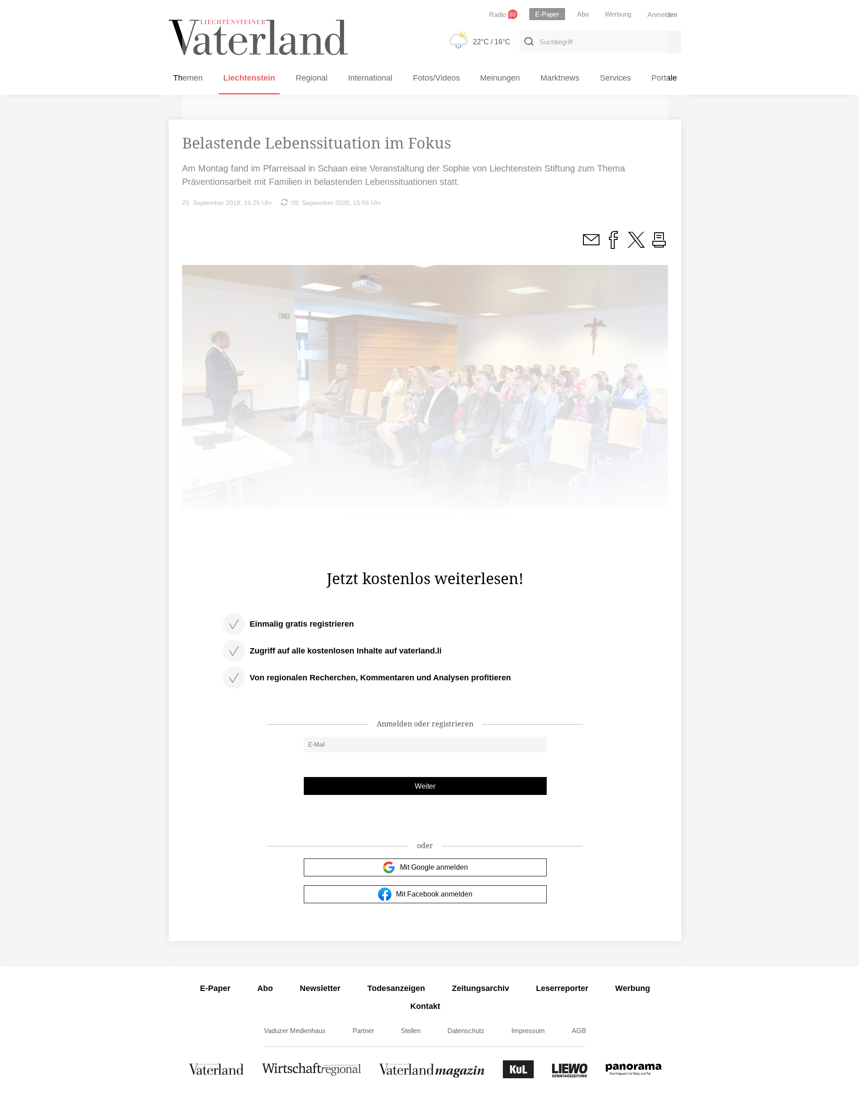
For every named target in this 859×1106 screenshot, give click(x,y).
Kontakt (425, 1006)
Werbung (632, 988)
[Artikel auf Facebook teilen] (613, 244)
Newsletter (320, 988)
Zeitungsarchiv (480, 988)
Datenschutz (466, 1030)
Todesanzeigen (396, 988)
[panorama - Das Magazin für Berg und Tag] (633, 1076)
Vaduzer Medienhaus (295, 1030)
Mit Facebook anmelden (434, 894)
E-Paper (215, 988)
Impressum (528, 1030)
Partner (363, 1030)
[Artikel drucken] (659, 244)
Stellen (411, 1030)
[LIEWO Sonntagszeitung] (570, 1076)
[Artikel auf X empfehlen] (636, 244)
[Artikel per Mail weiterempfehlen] (591, 244)
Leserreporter (562, 988)
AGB (579, 1030)
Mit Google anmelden (434, 867)
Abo (265, 988)
